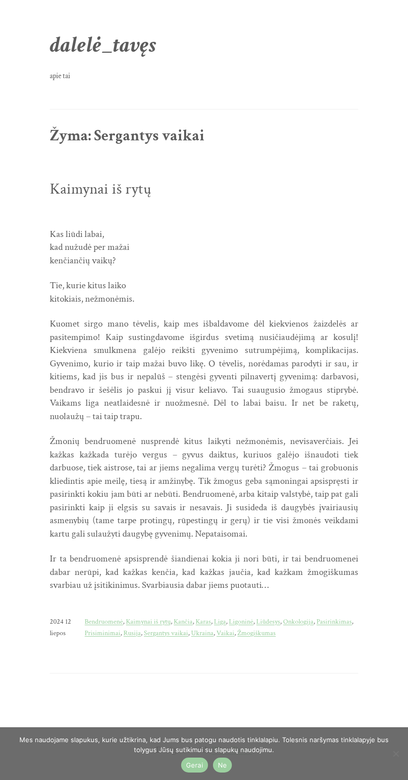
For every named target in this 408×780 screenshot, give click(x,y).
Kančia (183, 621)
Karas (203, 621)
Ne (222, 765)
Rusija (132, 633)
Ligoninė (241, 621)
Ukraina (202, 633)
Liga (220, 621)
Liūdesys (268, 621)
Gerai (194, 765)
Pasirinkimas (334, 621)
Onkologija (298, 621)
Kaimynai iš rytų (100, 189)
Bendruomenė (104, 621)
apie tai (60, 76)
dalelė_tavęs (103, 45)
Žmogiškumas (256, 633)
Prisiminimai (102, 633)
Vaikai (225, 633)
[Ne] (396, 754)
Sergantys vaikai (166, 633)
